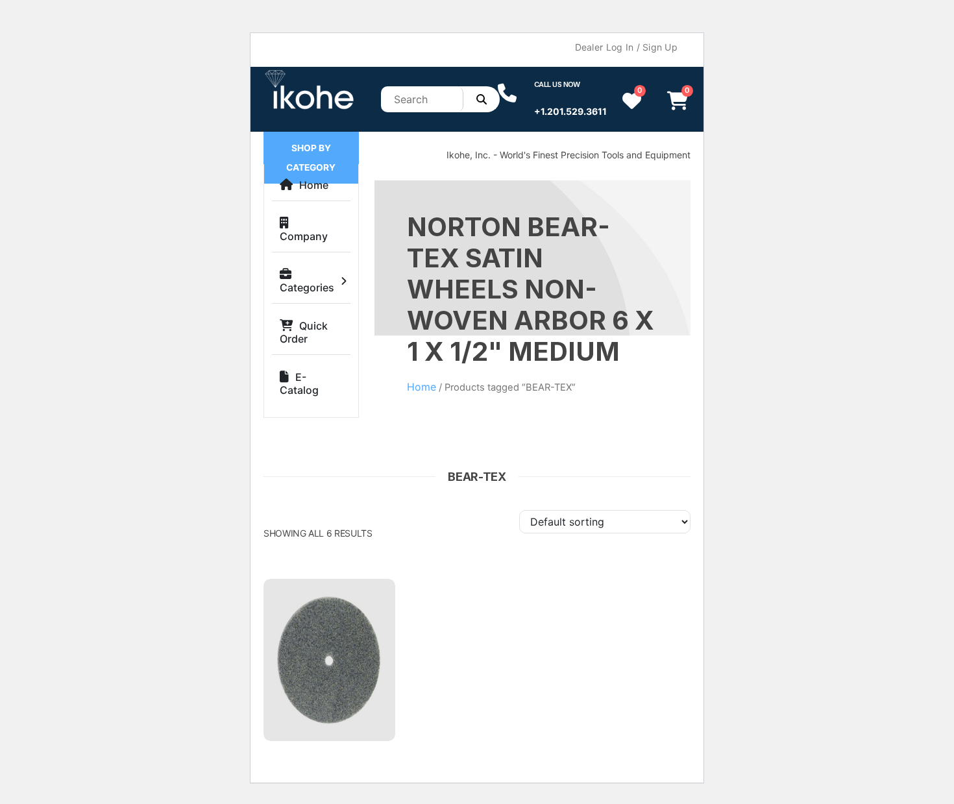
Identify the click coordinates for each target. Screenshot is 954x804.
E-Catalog (299, 383)
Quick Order (304, 332)
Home (313, 184)
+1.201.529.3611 (570, 111)
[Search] (481, 99)
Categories (307, 287)
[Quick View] (372, 605)
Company (304, 236)
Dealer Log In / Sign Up (626, 47)
